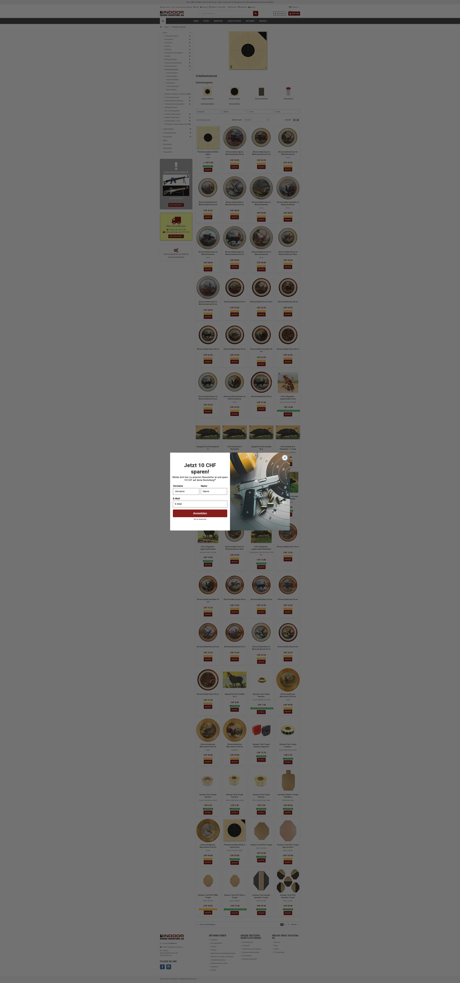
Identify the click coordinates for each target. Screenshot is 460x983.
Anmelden (200, 513)
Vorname (178, 486)
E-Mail (176, 498)
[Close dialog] (285, 457)
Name (204, 486)
